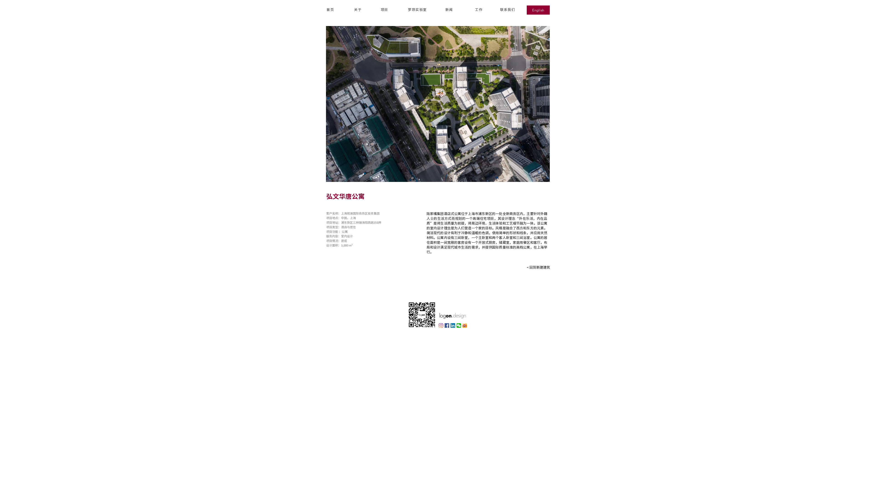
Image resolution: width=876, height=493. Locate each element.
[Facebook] (447, 325)
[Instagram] (441, 325)
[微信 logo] (458, 325)
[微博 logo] (464, 325)
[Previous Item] (333, 104)
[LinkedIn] (453, 325)
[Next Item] (542, 104)
